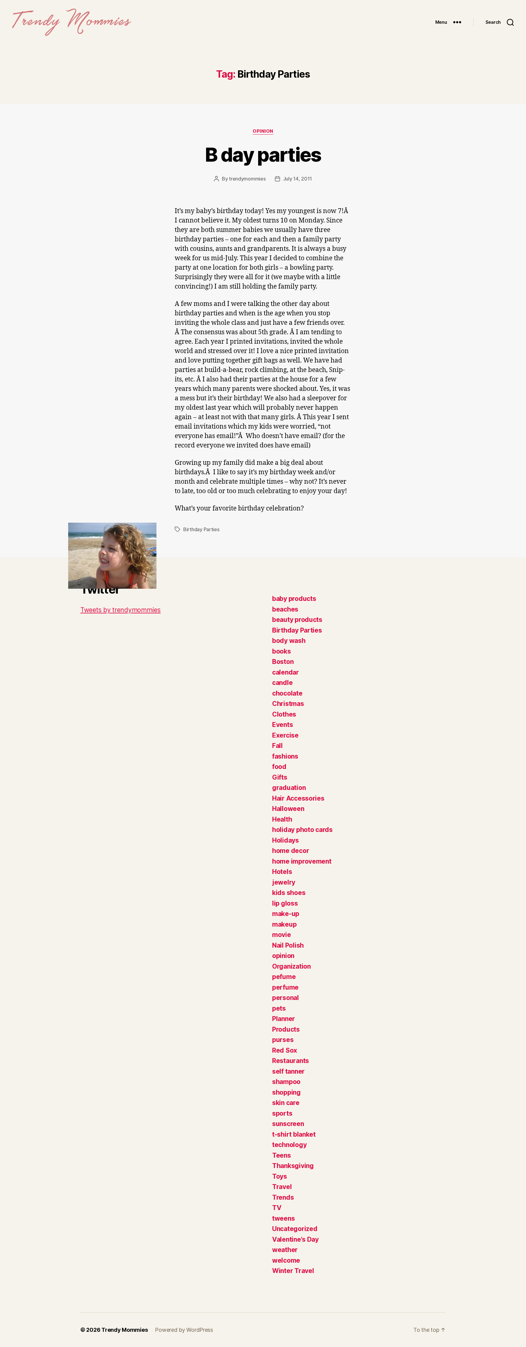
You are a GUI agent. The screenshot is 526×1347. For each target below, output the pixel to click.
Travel (282, 1187)
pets (279, 1008)
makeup (284, 924)
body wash (289, 640)
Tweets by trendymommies (120, 610)
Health (282, 819)
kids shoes (288, 892)
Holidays (285, 840)
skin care (286, 1103)
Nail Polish (288, 945)
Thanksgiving (293, 1166)
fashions (285, 756)
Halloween (288, 808)
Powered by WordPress (184, 1330)
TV (276, 1208)
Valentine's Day (295, 1239)
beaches (285, 609)
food (279, 766)
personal (285, 997)
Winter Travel (293, 1271)
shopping (286, 1092)
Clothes (284, 714)
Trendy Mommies (124, 1330)
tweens (283, 1218)
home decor (290, 850)
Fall (277, 745)
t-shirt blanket (294, 1134)
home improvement (301, 861)
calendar (285, 672)
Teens (281, 1155)
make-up (285, 913)
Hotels (282, 871)
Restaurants (290, 1061)
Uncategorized (294, 1229)
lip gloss (285, 903)
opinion (263, 131)
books (281, 651)
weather (285, 1250)
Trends (283, 1197)
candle (282, 682)
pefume (284, 976)
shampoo (286, 1082)
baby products (294, 598)
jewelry (283, 882)
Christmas (288, 703)
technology (289, 1145)
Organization (291, 966)
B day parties (263, 154)
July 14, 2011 (297, 179)
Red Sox (284, 1050)
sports (282, 1113)
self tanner (288, 1071)
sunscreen (288, 1124)
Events (282, 724)
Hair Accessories (298, 798)
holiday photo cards (302, 829)
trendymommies (247, 179)
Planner (283, 1019)
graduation (289, 787)
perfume (285, 987)
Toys (279, 1176)
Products (286, 1029)
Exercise (285, 735)
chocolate (287, 693)
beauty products (297, 619)
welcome (286, 1260)
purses (282, 1040)
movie (281, 934)
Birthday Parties (201, 529)
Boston (282, 661)
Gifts (279, 777)
